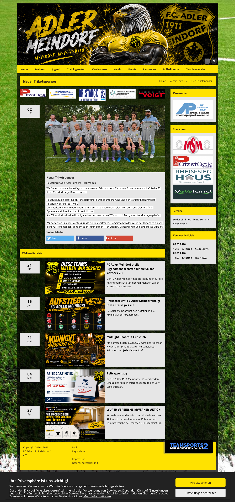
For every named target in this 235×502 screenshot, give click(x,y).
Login (75, 447)
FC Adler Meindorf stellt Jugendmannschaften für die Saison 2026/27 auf (130, 268)
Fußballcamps (171, 69)
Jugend (56, 69)
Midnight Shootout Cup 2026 (126, 337)
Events (132, 69)
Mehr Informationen (97, 496)
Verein (117, 69)
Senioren (40, 69)
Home (24, 69)
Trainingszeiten (76, 69)
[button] (60, 238)
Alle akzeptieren (200, 482)
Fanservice (149, 69)
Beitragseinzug (117, 373)
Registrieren (79, 451)
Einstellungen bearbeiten (200, 493)
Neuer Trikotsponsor (200, 81)
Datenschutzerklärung (85, 462)
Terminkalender (195, 69)
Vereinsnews (99, 69)
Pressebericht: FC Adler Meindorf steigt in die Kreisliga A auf (133, 302)
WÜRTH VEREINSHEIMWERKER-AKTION (134, 409)
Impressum (78, 459)
